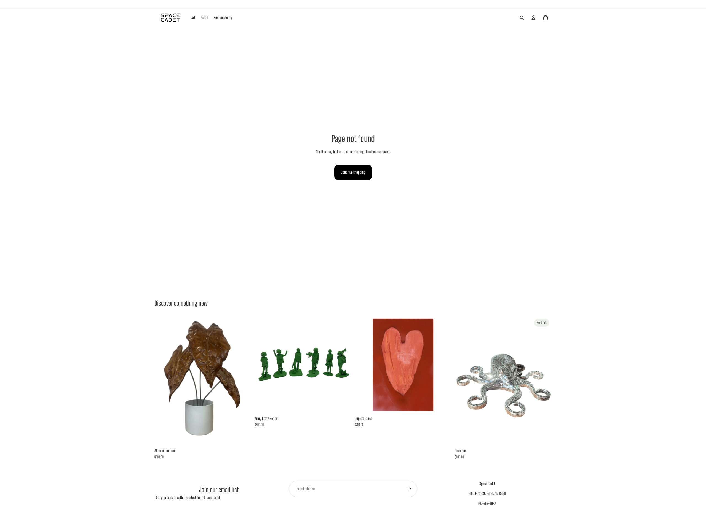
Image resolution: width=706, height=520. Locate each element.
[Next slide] (343, 365)
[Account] (533, 18)
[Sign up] (409, 489)
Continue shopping (353, 172)
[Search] (522, 18)
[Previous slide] (263, 365)
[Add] (243, 437)
